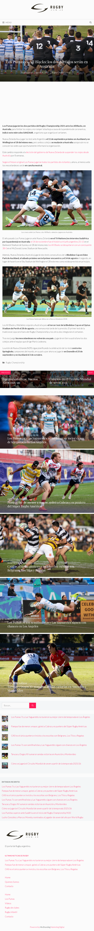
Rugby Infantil (11, 912)
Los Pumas (10, 899)
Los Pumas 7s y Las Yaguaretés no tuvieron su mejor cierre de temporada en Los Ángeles (50, 717)
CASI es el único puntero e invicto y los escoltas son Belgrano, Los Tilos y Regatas (47, 735)
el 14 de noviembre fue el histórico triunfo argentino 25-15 (57, 241)
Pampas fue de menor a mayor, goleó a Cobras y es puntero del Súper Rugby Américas (49, 726)
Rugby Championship (15, 362)
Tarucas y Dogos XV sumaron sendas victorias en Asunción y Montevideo (43, 754)
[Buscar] (32, 705)
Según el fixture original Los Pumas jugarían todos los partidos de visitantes (36, 162)
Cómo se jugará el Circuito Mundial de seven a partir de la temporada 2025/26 (46, 763)
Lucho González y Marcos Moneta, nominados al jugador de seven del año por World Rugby (42, 817)
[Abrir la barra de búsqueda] (90, 22)
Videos (8, 903)
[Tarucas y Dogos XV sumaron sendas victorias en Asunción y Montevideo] (47, 695)
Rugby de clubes (12, 907)
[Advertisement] (47, 106)
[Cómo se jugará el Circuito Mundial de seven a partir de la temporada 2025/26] (5, 767)
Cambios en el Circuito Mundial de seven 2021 (70, 381)
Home (7, 877)
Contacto (9, 886)
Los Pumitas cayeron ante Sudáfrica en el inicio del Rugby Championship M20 (36, 813)
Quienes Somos (12, 882)
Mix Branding (45, 927)
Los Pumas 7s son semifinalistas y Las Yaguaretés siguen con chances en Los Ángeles (49, 745)
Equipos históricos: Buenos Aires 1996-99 (20, 381)
